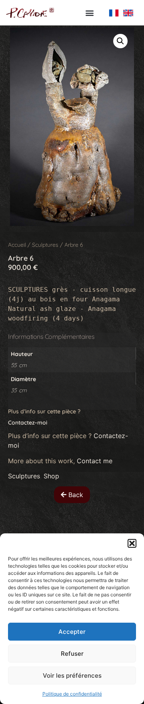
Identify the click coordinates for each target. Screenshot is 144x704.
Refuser (72, 653)
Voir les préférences (72, 675)
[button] (132, 543)
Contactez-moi (28, 422)
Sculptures (45, 244)
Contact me (94, 461)
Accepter (72, 631)
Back (74, 495)
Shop (51, 476)
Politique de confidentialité (72, 694)
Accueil (17, 244)
